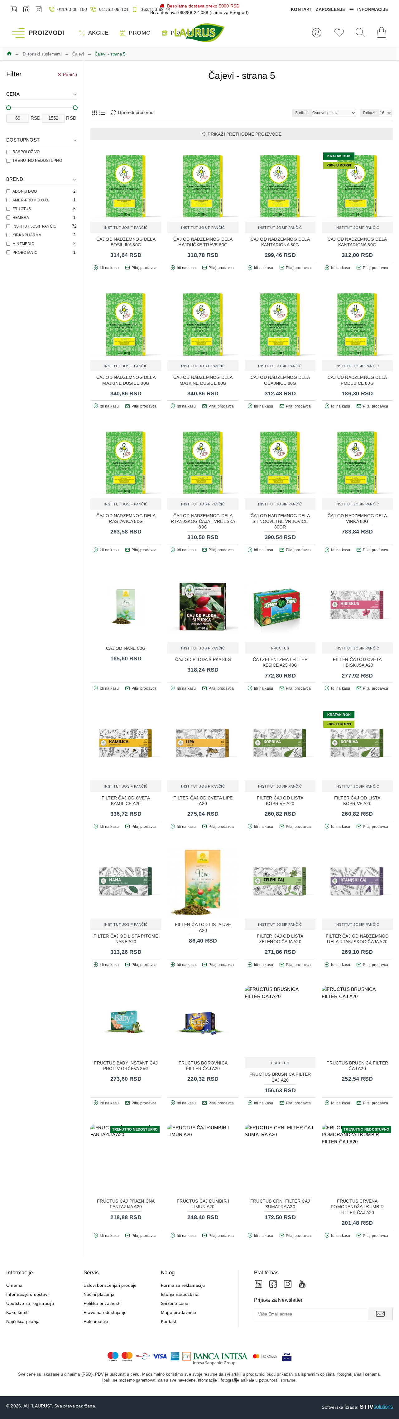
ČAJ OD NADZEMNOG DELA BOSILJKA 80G (126, 242)
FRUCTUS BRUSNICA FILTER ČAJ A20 (280, 1077)
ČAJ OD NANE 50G (126, 648)
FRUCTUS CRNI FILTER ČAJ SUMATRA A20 (280, 1204)
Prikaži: (369, 113)
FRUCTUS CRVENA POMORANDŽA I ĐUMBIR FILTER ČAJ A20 (357, 1207)
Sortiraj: (302, 113)
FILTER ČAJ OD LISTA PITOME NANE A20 (126, 939)
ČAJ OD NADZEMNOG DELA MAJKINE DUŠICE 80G (126, 380)
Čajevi (78, 54)
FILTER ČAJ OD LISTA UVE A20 (203, 927)
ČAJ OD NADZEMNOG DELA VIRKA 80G (357, 518)
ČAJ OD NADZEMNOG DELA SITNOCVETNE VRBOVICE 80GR (280, 521)
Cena (13, 94)
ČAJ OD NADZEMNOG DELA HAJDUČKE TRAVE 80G (203, 242)
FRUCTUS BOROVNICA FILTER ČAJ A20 (203, 1065)
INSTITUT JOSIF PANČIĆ (126, 227)
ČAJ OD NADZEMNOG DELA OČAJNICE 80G (280, 380)
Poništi (70, 74)
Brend (14, 179)
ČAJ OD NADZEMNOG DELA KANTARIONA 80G (280, 242)
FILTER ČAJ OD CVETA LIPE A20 (203, 800)
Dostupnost (23, 139)
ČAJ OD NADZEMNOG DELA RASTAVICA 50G (126, 518)
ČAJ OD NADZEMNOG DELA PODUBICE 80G (357, 380)
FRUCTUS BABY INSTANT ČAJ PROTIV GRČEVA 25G (126, 1065)
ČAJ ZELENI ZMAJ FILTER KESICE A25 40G (280, 662)
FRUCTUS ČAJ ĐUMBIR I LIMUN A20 (203, 1204)
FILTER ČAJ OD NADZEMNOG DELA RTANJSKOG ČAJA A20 (357, 939)
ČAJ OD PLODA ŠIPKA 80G (203, 659)
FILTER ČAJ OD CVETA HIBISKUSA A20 (357, 662)
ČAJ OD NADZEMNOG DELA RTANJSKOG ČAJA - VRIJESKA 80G (203, 521)
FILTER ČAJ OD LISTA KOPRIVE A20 (280, 800)
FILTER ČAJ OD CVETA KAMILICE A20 (126, 800)
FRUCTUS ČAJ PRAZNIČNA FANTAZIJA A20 (126, 1204)
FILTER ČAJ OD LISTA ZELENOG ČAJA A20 (280, 939)
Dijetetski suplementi (42, 54)
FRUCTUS (280, 648)
